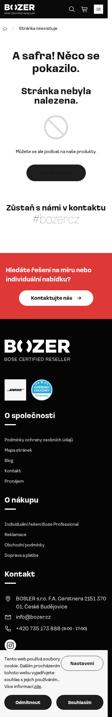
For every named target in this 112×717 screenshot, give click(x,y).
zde (37, 687)
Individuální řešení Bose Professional (41, 524)
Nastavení (82, 664)
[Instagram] (10, 645)
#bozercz (56, 220)
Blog (9, 461)
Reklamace (15, 535)
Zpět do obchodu (56, 173)
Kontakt (13, 471)
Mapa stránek (18, 450)
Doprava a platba (21, 555)
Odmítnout (28, 703)
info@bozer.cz (33, 617)
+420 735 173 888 (38, 629)
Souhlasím (80, 703)
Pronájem (14, 481)
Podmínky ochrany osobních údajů (39, 440)
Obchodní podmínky (25, 545)
